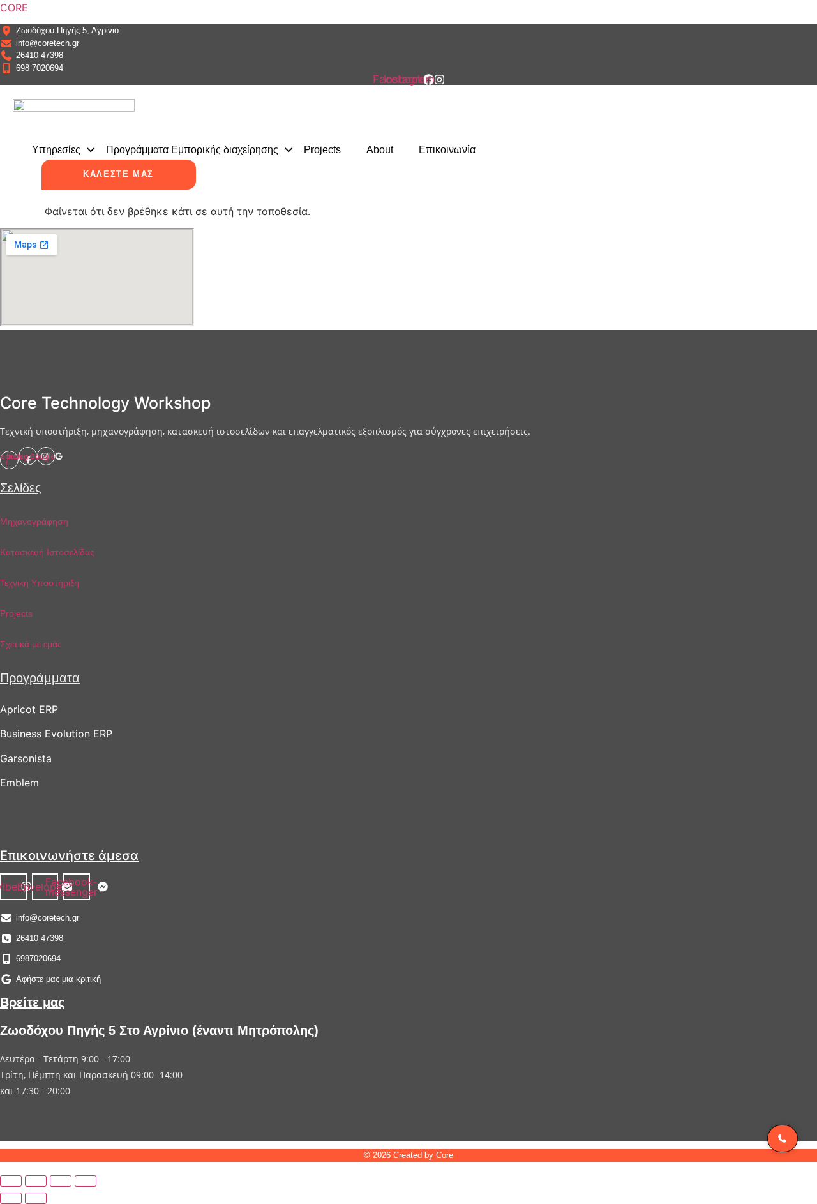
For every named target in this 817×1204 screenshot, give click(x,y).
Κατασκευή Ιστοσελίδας (47, 552)
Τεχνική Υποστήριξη (39, 583)
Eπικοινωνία (447, 149)
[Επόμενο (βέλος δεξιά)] (36, 1198)
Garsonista (26, 758)
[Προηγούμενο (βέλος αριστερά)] (11, 1198)
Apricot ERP (29, 709)
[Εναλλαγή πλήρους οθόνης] (36, 1181)
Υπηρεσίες (56, 149)
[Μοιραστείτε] (60, 1181)
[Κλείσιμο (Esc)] (85, 1181)
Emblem (19, 782)
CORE (14, 7)
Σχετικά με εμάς (31, 644)
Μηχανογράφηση (34, 521)
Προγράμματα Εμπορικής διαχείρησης (192, 149)
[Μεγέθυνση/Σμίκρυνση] (11, 1181)
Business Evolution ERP (56, 733)
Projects (322, 149)
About (379, 149)
